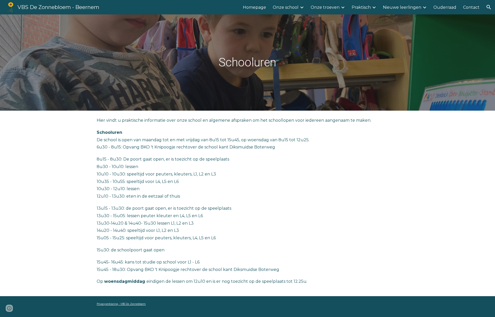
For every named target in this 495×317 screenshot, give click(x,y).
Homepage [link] (254, 7)
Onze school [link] (286, 7)
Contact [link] (471, 7)
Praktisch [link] (361, 7)
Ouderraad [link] (444, 7)
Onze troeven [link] (325, 7)
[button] (489, 7)
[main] (248, 63)
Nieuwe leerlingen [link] (402, 7)
